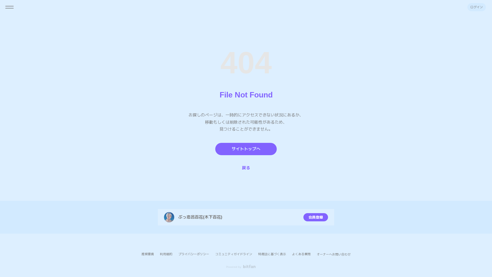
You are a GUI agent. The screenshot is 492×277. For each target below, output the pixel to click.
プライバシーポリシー (193, 254)
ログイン (476, 7)
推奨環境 (147, 254)
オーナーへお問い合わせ (334, 254)
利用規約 (166, 254)
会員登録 (316, 217)
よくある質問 (301, 254)
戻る (246, 167)
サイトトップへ (246, 148)
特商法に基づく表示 (272, 254)
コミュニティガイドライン (233, 254)
